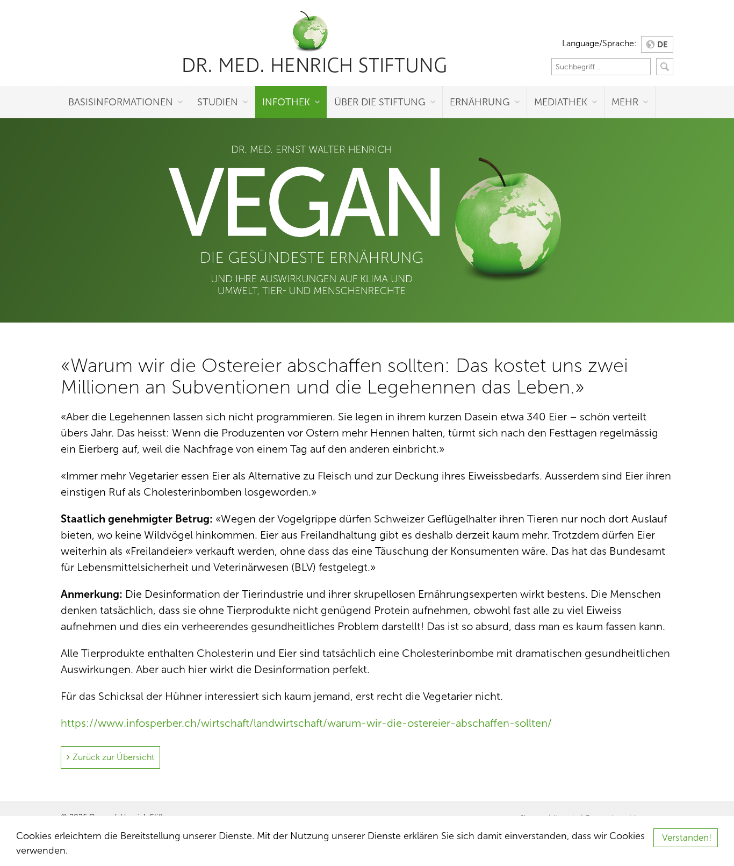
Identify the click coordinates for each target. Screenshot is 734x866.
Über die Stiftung (380, 102)
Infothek (286, 102)
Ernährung (480, 102)
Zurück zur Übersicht (113, 757)
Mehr (624, 102)
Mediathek (560, 102)
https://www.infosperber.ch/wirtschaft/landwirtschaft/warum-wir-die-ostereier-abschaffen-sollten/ (306, 723)
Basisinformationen (120, 102)
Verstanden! (686, 838)
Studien (217, 102)
